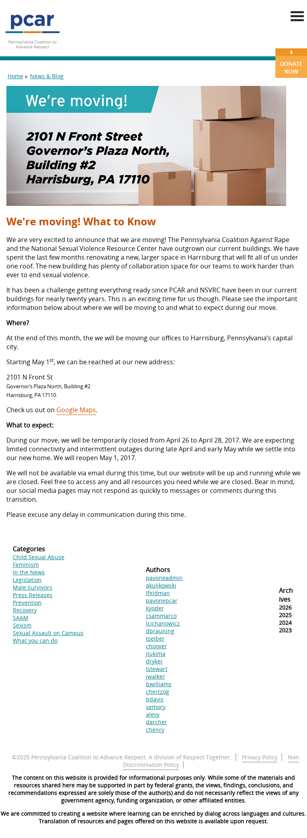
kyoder (155, 608)
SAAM (20, 618)
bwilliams (158, 684)
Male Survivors (32, 587)
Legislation (27, 580)
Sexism (22, 625)
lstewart (156, 669)
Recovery (25, 610)
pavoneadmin (164, 578)
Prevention (27, 602)
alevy (152, 714)
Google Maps (76, 409)
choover (156, 646)
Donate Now (291, 61)
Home (15, 76)
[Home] (32, 52)
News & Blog (47, 76)
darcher (156, 722)
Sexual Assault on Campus (48, 633)
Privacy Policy (259, 757)
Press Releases (32, 595)
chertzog (157, 691)
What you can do (35, 640)
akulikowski (161, 585)
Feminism (26, 564)
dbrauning (160, 631)
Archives (286, 595)
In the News (29, 572)
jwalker (155, 676)
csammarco (161, 616)
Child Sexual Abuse (38, 557)
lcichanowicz (163, 623)
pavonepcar (161, 600)
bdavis (154, 699)
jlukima (155, 653)
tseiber (155, 638)
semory (155, 707)
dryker (154, 661)
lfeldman (158, 593)
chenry (155, 729)
